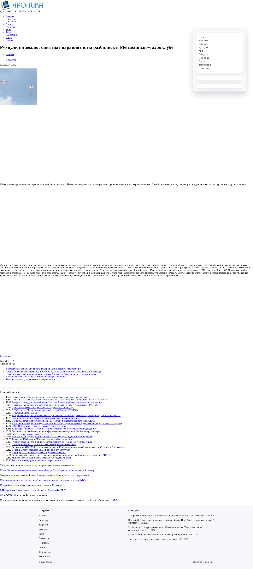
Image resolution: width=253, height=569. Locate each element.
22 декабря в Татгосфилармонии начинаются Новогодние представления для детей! (54, 428)
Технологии (45, 552)
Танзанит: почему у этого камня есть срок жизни (30, 379)
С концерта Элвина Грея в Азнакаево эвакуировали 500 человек (44, 444)
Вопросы (43, 520)
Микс (41, 534)
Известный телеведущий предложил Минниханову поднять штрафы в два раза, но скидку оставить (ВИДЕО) (67, 423)
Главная (10, 54)
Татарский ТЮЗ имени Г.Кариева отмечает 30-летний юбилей (43, 439)
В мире (42, 515)
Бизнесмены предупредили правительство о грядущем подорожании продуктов (52, 436)
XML (115, 500)
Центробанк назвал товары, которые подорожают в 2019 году (42, 407)
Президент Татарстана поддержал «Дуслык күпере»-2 (39, 452)
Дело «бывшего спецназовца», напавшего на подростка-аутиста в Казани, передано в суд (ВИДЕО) (61, 455)
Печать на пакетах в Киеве (25, 413)
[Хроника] (21, 9)
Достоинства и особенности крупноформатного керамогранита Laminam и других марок (56, 431)
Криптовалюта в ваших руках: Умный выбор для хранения (35, 376)
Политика (44, 543)
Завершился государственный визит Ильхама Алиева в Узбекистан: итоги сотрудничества (51, 374)
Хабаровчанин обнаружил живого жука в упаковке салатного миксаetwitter (43, 368)
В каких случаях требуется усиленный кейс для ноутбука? (41, 450)
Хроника (19, 495)
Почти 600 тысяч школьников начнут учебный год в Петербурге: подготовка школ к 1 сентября (53, 371)
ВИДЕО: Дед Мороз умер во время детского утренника (39, 426)
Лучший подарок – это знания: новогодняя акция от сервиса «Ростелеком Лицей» (53, 442)
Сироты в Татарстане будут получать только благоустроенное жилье (46, 418)
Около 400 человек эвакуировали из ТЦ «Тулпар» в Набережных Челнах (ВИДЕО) (53, 420)
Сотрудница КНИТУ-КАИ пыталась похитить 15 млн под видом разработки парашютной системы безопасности (68, 447)
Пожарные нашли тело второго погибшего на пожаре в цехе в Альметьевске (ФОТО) (55, 405)
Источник (5, 356)
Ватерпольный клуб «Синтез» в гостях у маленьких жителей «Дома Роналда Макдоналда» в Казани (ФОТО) (66, 415)
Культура (43, 529)
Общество (11, 59)
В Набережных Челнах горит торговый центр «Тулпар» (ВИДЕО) (45, 410)
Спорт (42, 547)
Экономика (44, 556)
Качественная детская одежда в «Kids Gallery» (35, 434)
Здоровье (43, 524)
